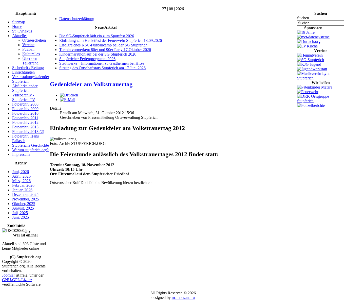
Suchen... (304, 18)
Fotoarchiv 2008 (25, 104)
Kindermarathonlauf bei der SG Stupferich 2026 (97, 54)
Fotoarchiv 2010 (25, 113)
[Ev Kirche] (307, 46)
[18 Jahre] (306, 32)
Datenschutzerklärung (76, 18)
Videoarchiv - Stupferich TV (23, 97)
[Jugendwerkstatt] (312, 69)
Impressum (21, 154)
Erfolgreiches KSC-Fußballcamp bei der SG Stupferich (103, 45)
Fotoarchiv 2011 (25, 118)
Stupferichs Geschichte (30, 145)
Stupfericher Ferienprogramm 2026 (87, 59)
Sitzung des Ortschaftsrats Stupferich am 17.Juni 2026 (102, 68)
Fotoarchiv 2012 (25, 122)
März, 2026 (21, 181)
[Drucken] (69, 95)
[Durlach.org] (308, 41)
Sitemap (18, 22)
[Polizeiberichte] (311, 105)
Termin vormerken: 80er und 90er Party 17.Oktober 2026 (105, 49)
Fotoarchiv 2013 (25, 127)
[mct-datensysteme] (313, 37)
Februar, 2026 (23, 185)
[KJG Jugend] (309, 64)
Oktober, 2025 (23, 203)
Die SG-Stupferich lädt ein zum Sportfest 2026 (96, 36)
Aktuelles (19, 35)
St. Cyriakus (22, 31)
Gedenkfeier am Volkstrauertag (91, 84)
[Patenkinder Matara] (314, 87)
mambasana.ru (183, 297)
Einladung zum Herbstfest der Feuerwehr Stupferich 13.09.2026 (110, 40)
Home (17, 26)
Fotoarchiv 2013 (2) (28, 131)
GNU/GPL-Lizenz (17, 280)
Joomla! (8, 275)
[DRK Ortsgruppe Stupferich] (320, 101)
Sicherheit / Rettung (28, 67)
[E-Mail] (67, 99)
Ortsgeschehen (34, 40)
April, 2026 (21, 176)
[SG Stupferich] (310, 60)
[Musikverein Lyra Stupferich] (320, 78)
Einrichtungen (23, 72)
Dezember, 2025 (25, 194)
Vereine (28, 45)
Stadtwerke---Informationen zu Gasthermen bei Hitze (101, 63)
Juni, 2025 (20, 217)
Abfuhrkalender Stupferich (24, 88)
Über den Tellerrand (30, 60)
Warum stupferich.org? (30, 150)
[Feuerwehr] (307, 92)
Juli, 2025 (20, 213)
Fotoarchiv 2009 (25, 109)
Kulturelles (31, 54)
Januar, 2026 (22, 190)
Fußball (28, 49)
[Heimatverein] (310, 55)
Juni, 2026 (20, 171)
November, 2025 (25, 199)
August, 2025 (23, 208)
